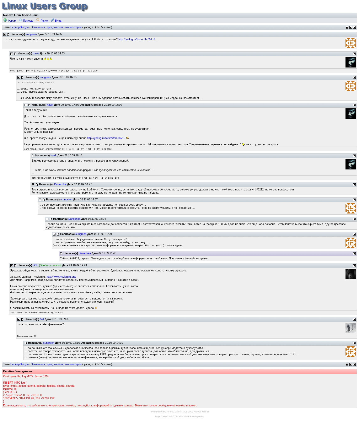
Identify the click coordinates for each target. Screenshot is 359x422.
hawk (36, 53)
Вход (57, 20)
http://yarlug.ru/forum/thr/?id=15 (106, 138)
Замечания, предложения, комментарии (56, 27)
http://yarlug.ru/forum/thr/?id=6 (136, 39)
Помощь (27, 20)
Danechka (60, 184)
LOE (35, 265)
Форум (11, 20)
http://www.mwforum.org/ (61, 276)
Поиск (44, 20)
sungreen (31, 34)
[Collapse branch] (4, 34)
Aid (42, 319)
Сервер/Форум (19, 27)
